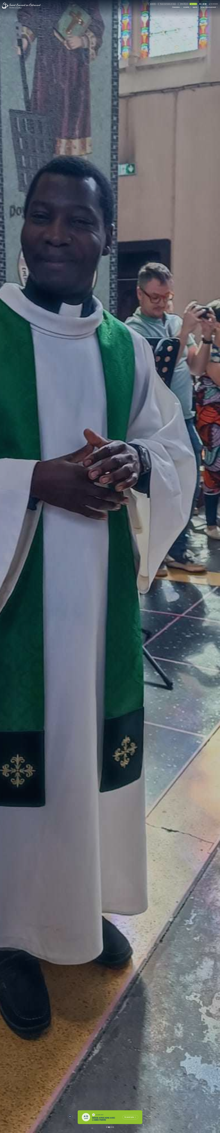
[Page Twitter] (202, 4)
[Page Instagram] (204, 4)
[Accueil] (5, 5)
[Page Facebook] (200, 4)
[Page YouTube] (206, 4)
